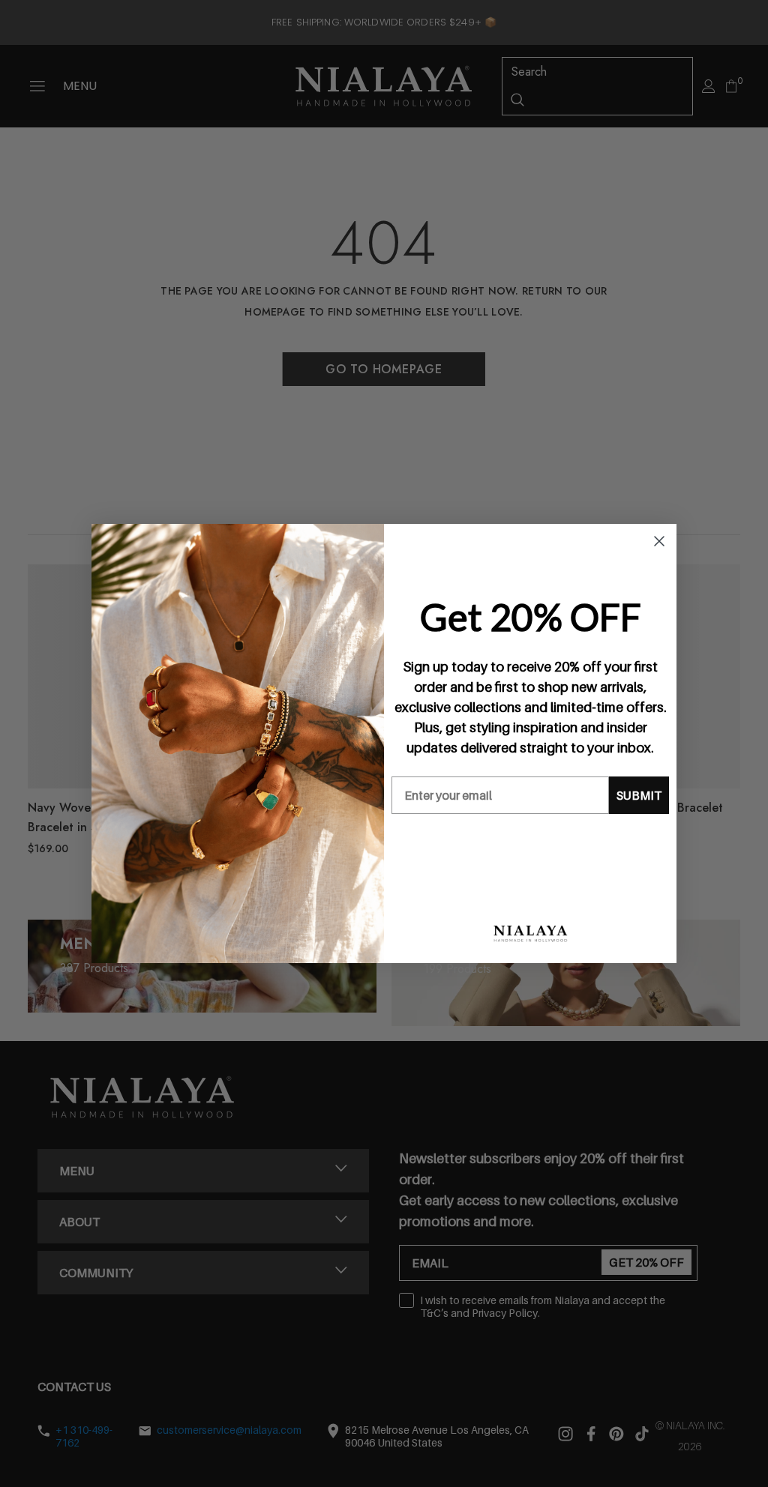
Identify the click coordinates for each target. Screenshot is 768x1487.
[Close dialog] (659, 541)
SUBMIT (639, 795)
